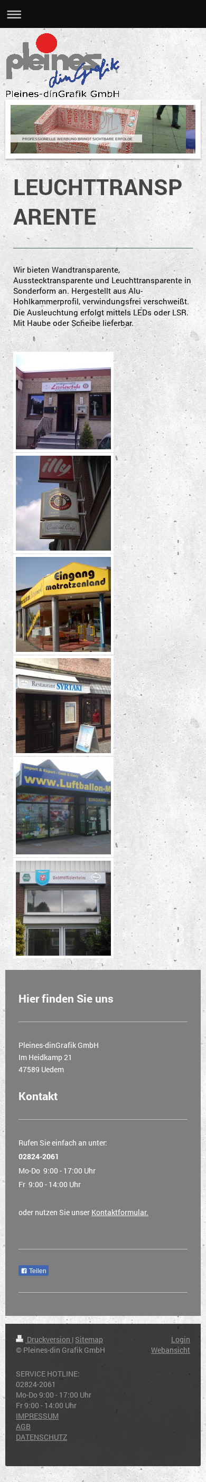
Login (180, 1339)
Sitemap (89, 1339)
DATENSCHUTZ (41, 1437)
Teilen (36, 1271)
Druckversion (48, 1339)
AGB (23, 1426)
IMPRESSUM (37, 1416)
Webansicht (170, 1350)
